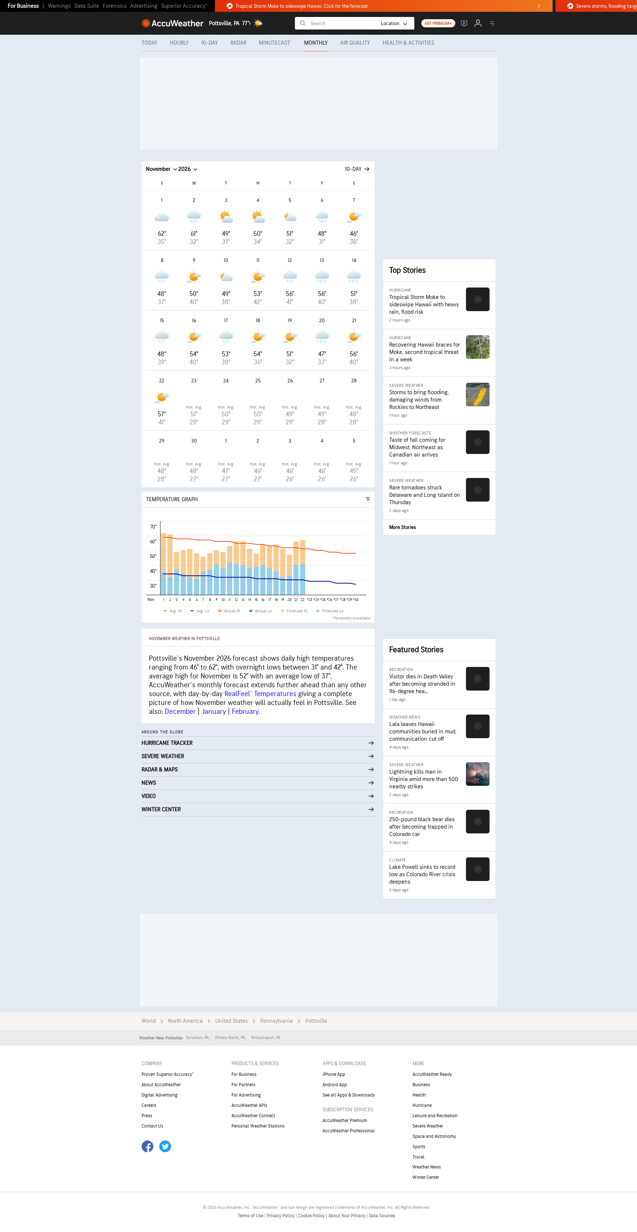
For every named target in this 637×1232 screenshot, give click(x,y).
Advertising (143, 6)
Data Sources (382, 1216)
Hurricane (422, 1105)
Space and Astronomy (434, 1136)
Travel (419, 1157)
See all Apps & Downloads (349, 1095)
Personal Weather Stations (258, 1126)
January (214, 711)
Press (147, 1116)
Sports (419, 1147)
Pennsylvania (276, 1021)
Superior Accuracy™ (184, 6)
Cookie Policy (312, 1216)
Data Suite (86, 6)
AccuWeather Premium (345, 1120)
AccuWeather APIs (249, 1105)
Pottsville (316, 1021)
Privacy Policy (281, 1216)
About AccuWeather (161, 1085)
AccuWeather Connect (253, 1116)
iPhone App (334, 1074)
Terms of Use (251, 1216)
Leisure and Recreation (435, 1116)
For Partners (243, 1085)
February (245, 711)
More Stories (402, 527)
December (180, 711)
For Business (23, 6)
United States (231, 1021)
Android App (335, 1085)
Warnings (59, 6)
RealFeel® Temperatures (260, 693)
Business (421, 1085)
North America (185, 1021)
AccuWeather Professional (349, 1131)
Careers (149, 1105)
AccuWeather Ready (432, 1074)
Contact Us (152, 1126)
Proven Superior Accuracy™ (168, 1074)
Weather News (427, 1167)
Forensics (114, 6)
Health (419, 1095)
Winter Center (426, 1177)
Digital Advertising (160, 1095)
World (149, 1021)
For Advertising (246, 1095)
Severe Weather (428, 1126)
